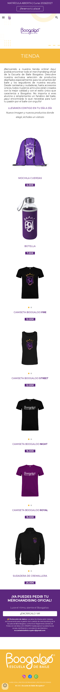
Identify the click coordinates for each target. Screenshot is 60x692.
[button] (3, 17)
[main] (30, 56)
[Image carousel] (30, 285)
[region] (30, 7)
